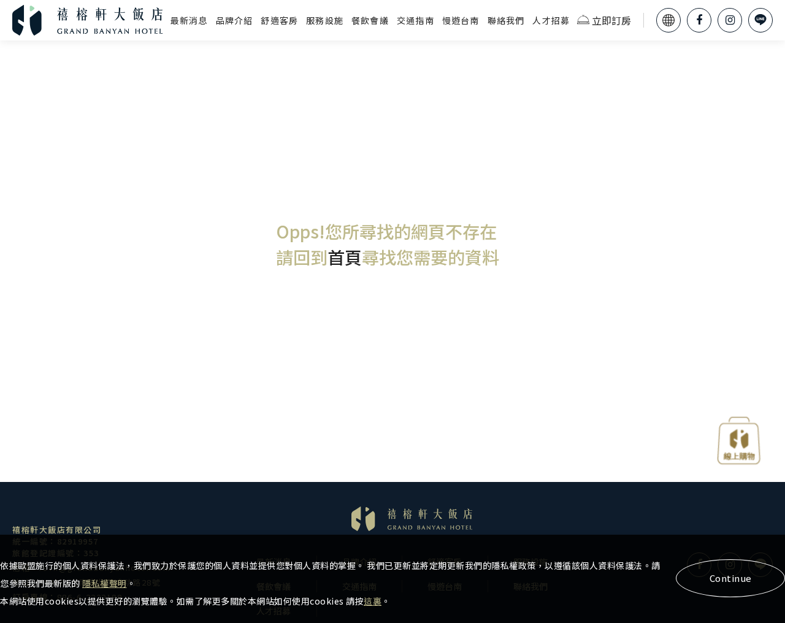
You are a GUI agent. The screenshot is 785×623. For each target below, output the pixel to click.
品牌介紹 (234, 20)
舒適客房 (279, 20)
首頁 (344, 257)
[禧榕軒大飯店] (411, 518)
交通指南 (415, 20)
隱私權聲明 (104, 583)
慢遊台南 (461, 20)
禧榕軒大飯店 (87, 20)
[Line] (760, 20)
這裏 (372, 601)
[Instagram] (730, 20)
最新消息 (189, 20)
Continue (731, 577)
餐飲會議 (370, 20)
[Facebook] (699, 20)
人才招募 (551, 20)
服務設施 (324, 20)
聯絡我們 (506, 20)
